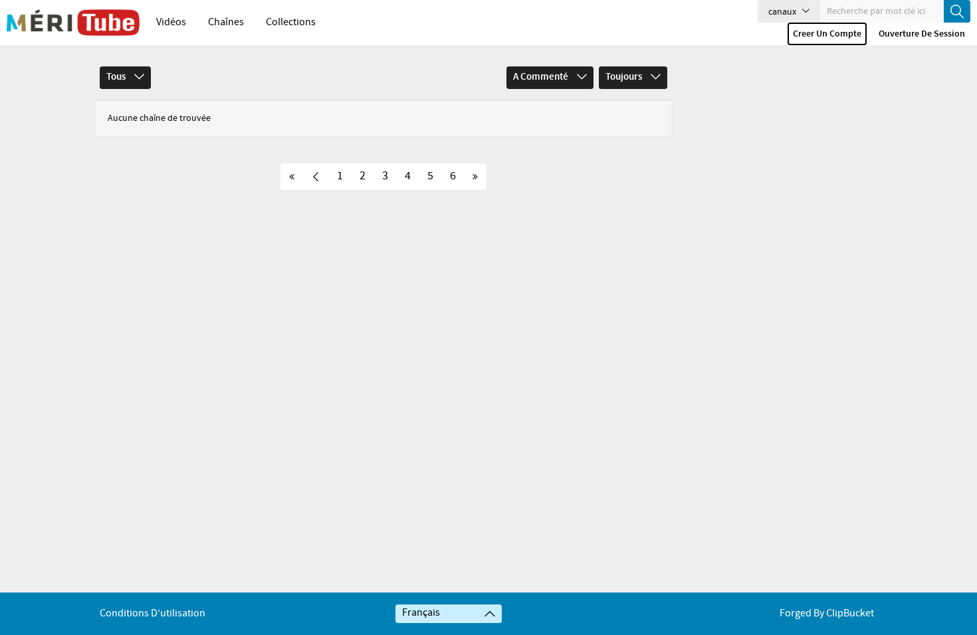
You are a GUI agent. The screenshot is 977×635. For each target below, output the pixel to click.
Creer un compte (827, 34)
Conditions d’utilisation (152, 613)
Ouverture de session (922, 34)
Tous (117, 77)
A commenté (541, 77)
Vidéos (171, 22)
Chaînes (226, 22)
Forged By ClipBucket (827, 613)
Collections (291, 22)
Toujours (624, 77)
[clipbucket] (73, 22)
